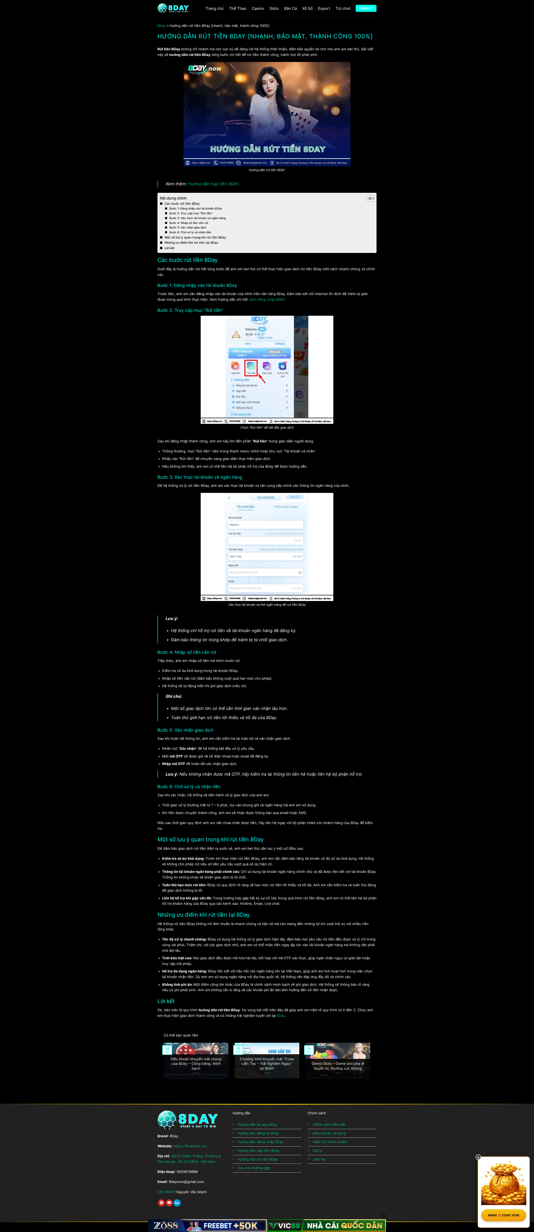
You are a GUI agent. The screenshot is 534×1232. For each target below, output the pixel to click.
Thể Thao (237, 8)
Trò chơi (343, 8)
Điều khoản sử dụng (329, 1133)
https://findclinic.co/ (190, 1146)
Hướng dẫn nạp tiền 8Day (259, 1151)
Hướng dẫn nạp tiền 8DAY (213, 183)
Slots (274, 8)
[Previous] (156, 1064)
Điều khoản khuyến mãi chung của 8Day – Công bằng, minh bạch (196, 1063)
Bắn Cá (290, 8)
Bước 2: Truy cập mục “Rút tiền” (191, 213)
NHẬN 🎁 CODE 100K (504, 1215)
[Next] (378, 1064)
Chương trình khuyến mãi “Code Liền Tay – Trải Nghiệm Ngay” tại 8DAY (267, 1063)
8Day (161, 26)
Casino (258, 8)
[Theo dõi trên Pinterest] (161, 1203)
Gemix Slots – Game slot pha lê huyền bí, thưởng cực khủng (338, 1065)
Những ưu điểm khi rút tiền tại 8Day (191, 243)
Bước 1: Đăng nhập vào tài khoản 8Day (195, 208)
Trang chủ (214, 8)
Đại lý (317, 1151)
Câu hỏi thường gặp (254, 1168)
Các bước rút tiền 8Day (182, 204)
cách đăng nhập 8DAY (267, 299)
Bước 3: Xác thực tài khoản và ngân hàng (197, 218)
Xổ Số (307, 8)
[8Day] (173, 8)
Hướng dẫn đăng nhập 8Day (260, 1142)
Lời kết (170, 248)
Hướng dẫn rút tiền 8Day (258, 1159)
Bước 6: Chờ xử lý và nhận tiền (190, 232)
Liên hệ (319, 1159)
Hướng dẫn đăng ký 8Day (258, 1133)
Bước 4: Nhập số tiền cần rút (188, 223)
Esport (324, 8)
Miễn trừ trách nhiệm (330, 1142)
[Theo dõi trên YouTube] (169, 1203)
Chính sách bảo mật (329, 1124)
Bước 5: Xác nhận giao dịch (187, 227)
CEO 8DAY (165, 1192)
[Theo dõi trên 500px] (177, 1203)
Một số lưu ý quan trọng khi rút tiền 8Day (195, 237)
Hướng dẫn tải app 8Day (257, 1124)
